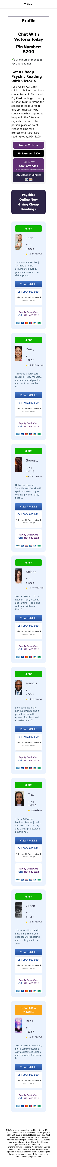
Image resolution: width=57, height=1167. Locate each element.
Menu (30, 4)
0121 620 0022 (31, 315)
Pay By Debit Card (28, 312)
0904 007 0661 (28, 166)
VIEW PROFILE (28, 284)
